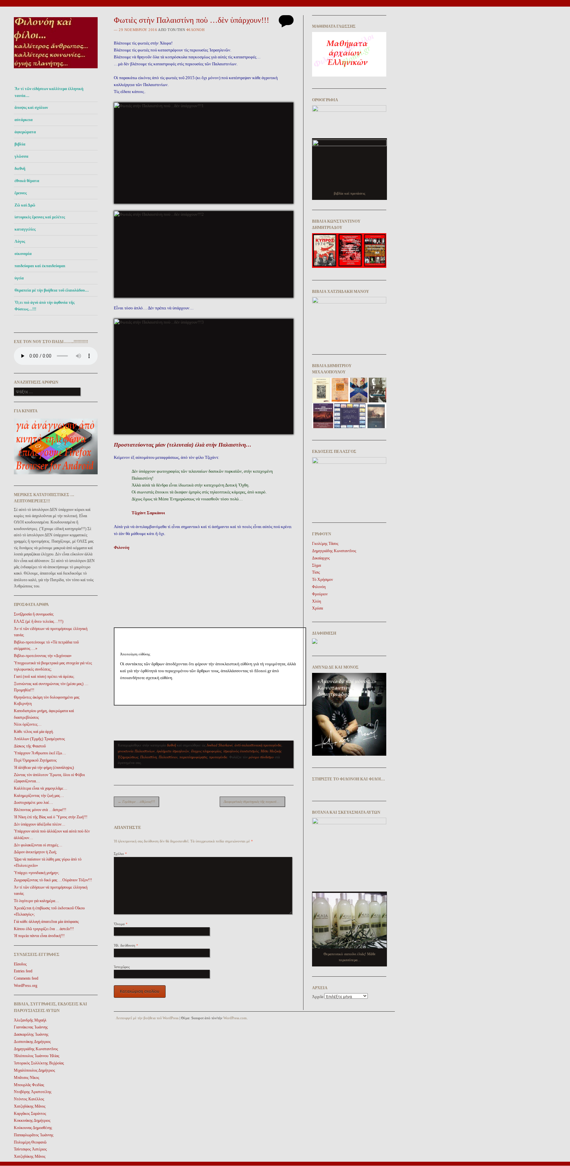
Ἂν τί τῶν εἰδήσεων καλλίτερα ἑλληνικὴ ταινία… (49, 92)
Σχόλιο (120, 854)
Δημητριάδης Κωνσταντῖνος (36, 1049)
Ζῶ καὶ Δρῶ (25, 205)
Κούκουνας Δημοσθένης (33, 1127)
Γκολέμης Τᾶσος (325, 543)
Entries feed (23, 971)
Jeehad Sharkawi (219, 745)
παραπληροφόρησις (193, 757)
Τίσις (316, 572)
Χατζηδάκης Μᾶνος (30, 1106)
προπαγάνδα (218, 757)
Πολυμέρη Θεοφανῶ (30, 1142)
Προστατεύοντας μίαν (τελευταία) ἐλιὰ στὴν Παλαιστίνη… (182, 445)
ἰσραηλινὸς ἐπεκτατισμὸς (241, 751)
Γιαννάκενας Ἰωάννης (31, 1027)
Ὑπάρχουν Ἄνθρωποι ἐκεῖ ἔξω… (40, 753)
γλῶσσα (21, 156)
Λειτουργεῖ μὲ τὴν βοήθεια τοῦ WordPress (147, 1018)
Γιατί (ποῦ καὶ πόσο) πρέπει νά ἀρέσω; (44, 676)
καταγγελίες (25, 229)
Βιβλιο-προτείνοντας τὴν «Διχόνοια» (43, 655)
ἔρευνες (21, 193)
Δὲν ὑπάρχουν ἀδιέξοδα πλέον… (39, 824)
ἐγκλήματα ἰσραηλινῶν (173, 751)
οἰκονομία (23, 253)
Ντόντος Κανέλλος (29, 1099)
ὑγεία (19, 278)
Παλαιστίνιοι (168, 757)
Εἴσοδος (20, 964)
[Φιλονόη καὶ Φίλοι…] (56, 70)
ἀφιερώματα (25, 132)
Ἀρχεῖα (317, 996)
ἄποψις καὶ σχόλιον (31, 107)
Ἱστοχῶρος (122, 967)
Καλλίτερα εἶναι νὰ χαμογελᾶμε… (40, 788)
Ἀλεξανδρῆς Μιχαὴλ (30, 1020)
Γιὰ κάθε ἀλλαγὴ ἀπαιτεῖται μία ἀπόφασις (46, 921)
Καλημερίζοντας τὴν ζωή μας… (39, 795)
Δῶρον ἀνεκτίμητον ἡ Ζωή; (35, 852)
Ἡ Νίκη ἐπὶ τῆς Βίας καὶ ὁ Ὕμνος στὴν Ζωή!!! (50, 817)
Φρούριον (320, 594)
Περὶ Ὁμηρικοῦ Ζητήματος (35, 760)
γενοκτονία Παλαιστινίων (136, 751)
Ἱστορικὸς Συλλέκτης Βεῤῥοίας (39, 1063)
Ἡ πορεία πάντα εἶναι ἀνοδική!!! (39, 935)
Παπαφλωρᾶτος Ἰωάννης (33, 1135)
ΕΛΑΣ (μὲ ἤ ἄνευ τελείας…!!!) (38, 621)
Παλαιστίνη (148, 757)
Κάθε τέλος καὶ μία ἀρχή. (34, 731)
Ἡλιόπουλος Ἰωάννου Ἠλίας (36, 1056)
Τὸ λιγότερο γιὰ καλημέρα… (36, 900)
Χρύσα (317, 608)
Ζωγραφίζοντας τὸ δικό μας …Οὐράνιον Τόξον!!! (53, 880)
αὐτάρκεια (24, 119)
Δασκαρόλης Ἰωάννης (31, 1034)
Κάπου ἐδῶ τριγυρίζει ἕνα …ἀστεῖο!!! (44, 929)
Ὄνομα (121, 924)
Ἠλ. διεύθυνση (126, 945)
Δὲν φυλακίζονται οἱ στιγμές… (38, 845)
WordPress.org (25, 985)
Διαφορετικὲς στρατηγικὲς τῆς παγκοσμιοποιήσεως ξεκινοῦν (254, 802)
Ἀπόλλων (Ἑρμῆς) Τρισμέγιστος (39, 739)
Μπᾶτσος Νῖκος (26, 1077)
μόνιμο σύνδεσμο (261, 757)
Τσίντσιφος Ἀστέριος (30, 1149)
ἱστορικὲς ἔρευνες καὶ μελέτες (40, 217)
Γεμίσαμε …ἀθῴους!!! (136, 802)
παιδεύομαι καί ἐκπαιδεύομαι (40, 266)
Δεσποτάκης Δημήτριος (32, 1041)
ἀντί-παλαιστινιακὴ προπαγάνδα (258, 745)
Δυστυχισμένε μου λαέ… (33, 802)
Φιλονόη (195, 30)
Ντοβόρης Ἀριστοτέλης (32, 1091)
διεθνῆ (20, 168)
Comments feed (26, 978)
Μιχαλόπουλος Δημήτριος (34, 1070)
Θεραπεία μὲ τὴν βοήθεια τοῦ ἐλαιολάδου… (52, 290)
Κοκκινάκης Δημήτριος (32, 1120)
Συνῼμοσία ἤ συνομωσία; (34, 614)
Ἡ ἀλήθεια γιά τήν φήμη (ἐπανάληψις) (44, 767)
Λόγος (20, 241)
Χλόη (316, 601)
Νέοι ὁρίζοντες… (28, 724)
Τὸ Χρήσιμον (322, 579)
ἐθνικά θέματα (27, 180)
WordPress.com (235, 1018)
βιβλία (20, 144)
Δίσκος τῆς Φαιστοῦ (30, 746)
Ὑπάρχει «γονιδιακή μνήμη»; (36, 872)
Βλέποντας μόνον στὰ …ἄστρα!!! (40, 809)
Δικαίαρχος (321, 558)
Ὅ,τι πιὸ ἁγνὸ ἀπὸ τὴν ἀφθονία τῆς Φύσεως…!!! (45, 305)
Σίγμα (316, 565)
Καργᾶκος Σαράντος (30, 1113)
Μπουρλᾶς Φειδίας (29, 1085)
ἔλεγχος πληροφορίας (206, 751)
